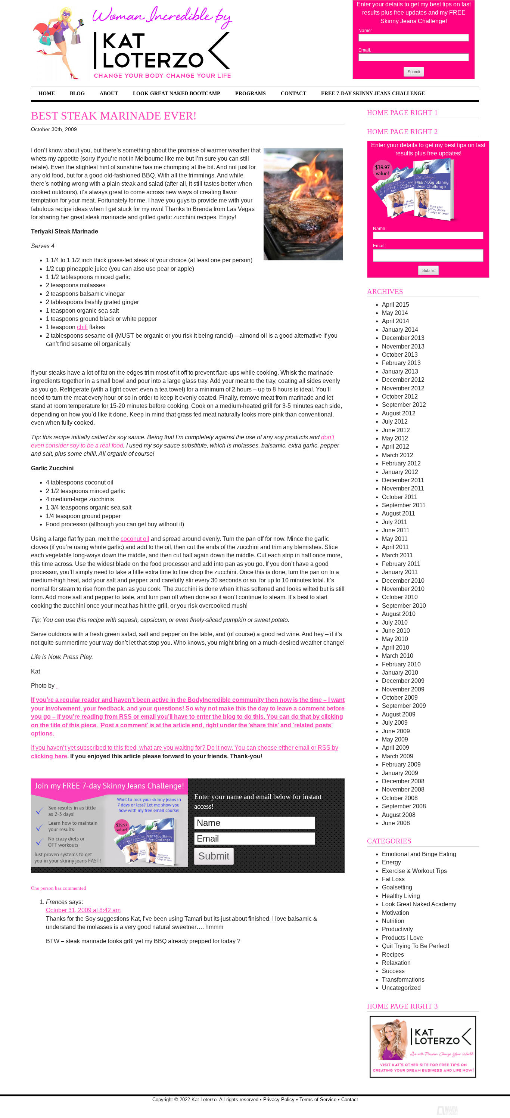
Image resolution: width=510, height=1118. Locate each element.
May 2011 (395, 539)
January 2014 (400, 329)
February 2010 (401, 664)
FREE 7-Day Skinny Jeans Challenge (373, 93)
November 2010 (403, 589)
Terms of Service (317, 1099)
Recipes (393, 954)
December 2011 (403, 480)
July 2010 (395, 622)
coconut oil (135, 539)
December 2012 (403, 380)
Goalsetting (397, 887)
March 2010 (397, 656)
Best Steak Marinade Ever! (114, 115)
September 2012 (404, 405)
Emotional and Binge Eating (419, 854)
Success (393, 971)
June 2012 (396, 430)
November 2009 (403, 689)
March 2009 (397, 756)
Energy (391, 862)
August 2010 (399, 614)
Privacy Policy (279, 1099)
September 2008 (404, 806)
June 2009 (396, 731)
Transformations (403, 979)
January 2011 (400, 572)
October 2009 (400, 697)
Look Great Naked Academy (419, 904)
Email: (364, 50)
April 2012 (395, 446)
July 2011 (394, 522)
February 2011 (401, 564)
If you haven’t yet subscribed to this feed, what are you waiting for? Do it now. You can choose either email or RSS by (184, 747)
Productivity (397, 929)
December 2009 (403, 681)
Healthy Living (401, 896)
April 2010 (395, 647)
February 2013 (401, 363)
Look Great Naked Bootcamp (176, 93)
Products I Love (402, 938)
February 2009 (401, 764)
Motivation (395, 913)
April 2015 (395, 304)
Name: (365, 30)
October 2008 (400, 798)
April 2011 (395, 547)
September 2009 (404, 706)
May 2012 (395, 438)
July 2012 (395, 421)
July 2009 (395, 722)
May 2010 (395, 639)
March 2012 (397, 455)
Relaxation (396, 963)
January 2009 (400, 773)
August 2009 (399, 714)
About (109, 93)
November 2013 (403, 346)
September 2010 (404, 606)
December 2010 (403, 580)
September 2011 (404, 505)
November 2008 (403, 789)
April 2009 (395, 747)
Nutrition (393, 921)
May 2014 (395, 313)
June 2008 (396, 823)
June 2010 (396, 631)
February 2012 (401, 463)
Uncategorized (401, 988)
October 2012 (400, 396)
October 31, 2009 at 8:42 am (83, 910)
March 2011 (397, 555)
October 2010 (400, 597)
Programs (250, 93)
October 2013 (400, 354)
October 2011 (399, 497)
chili (82, 327)
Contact (293, 93)
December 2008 (403, 781)
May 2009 (395, 739)
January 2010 (400, 672)
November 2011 (403, 488)
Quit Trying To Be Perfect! (415, 946)
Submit (414, 71)
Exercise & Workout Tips (414, 871)
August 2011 (398, 513)
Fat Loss (393, 879)
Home (46, 93)
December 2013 (403, 338)
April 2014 (395, 321)
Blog (77, 93)
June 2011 (396, 530)
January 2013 (400, 371)
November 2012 (403, 388)
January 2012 (400, 472)
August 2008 (399, 815)
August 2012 (399, 413)
